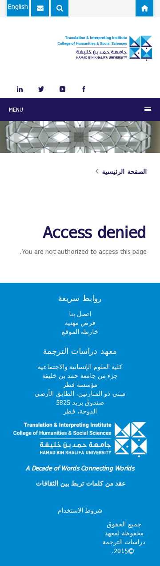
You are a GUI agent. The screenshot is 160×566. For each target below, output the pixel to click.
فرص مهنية (80, 322)
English (18, 6)
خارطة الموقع (80, 331)
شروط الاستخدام (80, 510)
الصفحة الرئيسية (124, 172)
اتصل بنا (80, 313)
